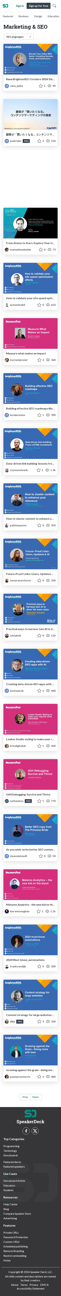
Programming (11, 1146)
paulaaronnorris (19, 1076)
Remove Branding (13, 1251)
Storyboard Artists (14, 1180)
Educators (9, 1185)
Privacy (33, 1284)
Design (38, 16)
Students (8, 1190)
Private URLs (11, 1232)
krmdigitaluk (17, 745)
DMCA (44, 1284)
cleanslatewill (18, 856)
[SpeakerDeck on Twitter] (35, 1130)
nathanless (16, 800)
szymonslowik (18, 470)
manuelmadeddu (20, 249)
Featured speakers (14, 1166)
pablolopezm (17, 525)
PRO (26, 141)
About (14, 1284)
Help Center (10, 1204)
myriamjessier (18, 359)
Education (53, 16)
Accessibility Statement (30, 1288)
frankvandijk (17, 966)
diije (12, 1021)
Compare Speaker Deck (17, 1213)
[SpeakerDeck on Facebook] (26, 1130)
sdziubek (15, 635)
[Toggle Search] (54, 6)
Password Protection (15, 1237)
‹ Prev (24, 1097)
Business (23, 16)
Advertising (10, 1218)
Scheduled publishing (15, 1246)
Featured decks (12, 1161)
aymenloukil (17, 304)
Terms (24, 1284)
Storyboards (10, 1155)
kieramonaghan (19, 911)
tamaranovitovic (20, 580)
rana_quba (16, 85)
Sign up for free (38, 5)
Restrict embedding (14, 1255)
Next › (36, 1097)
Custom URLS (11, 1241)
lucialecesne (17, 414)
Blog (6, 1209)
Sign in (20, 5)
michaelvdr (16, 690)
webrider (15, 140)
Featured (8, 16)
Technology (10, 1150)
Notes (7, 1260)
